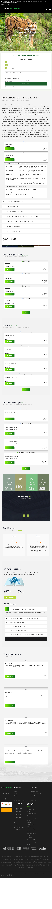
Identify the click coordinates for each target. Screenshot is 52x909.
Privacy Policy (18, 78)
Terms (13, 78)
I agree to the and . (14, 78)
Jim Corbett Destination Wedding (32, 838)
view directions (10, 597)
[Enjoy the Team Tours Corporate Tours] (26, 246)
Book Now (10, 148)
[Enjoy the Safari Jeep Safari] (10, 245)
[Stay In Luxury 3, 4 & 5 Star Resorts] (42, 245)
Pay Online (6, 810)
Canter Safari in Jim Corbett (31, 814)
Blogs (15, 791)
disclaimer (33, 800)
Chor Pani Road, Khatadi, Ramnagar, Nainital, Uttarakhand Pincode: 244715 (29, 1)
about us (33, 795)
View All (25, 255)
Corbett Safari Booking (19, 800)
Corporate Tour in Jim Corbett (32, 843)
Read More (26, 639)
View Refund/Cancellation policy (11, 86)
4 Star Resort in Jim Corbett (31, 834)
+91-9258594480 (6, 1)
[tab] (26, 201)
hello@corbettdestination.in (10, 2)
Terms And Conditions (36, 793)
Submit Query (26, 83)
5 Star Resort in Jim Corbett (31, 830)
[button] (16, 201)
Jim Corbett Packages (32, 818)
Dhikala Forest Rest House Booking (31, 825)
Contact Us (16, 798)
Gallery (15, 795)
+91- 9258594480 (19, 823)
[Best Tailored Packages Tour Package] (10, 246)
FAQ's (15, 793)
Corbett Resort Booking (30, 821)
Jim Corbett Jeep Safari (30, 810)
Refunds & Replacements (37, 798)
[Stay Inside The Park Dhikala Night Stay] (26, 245)
